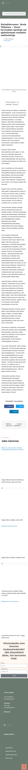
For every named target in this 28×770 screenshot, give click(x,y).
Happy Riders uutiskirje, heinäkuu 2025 (13, 557)
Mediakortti (7, 711)
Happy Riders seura (10, 751)
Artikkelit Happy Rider (11, 754)
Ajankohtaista (9, 747)
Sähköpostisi (4, 669)
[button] (25, 6)
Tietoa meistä (9, 758)
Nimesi (2, 663)
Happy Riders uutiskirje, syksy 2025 (12, 520)
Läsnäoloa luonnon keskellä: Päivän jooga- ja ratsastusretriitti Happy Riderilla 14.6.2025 (13, 593)
